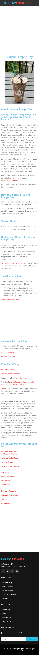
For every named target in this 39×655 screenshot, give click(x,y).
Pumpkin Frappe (11, 180)
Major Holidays (8, 586)
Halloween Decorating (9, 451)
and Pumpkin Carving (9, 454)
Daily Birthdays (8, 590)
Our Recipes (7, 598)
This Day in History (8, 370)
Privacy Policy (7, 617)
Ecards (3, 389)
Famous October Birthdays (11, 374)
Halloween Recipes (17, 385)
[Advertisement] (19, 29)
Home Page (7, 609)
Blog (4, 613)
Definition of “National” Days (11, 263)
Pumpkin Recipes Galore (17, 382)
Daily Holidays (8, 582)
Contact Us (7, 621)
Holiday (17, 3)
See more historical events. (11, 300)
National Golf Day (7, 353)
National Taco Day (8, 357)
